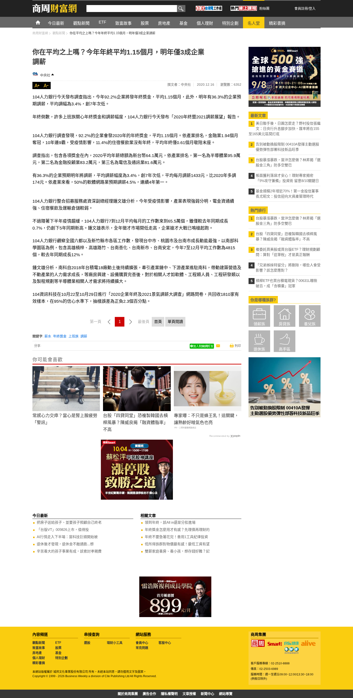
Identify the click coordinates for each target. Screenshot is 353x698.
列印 (238, 345)
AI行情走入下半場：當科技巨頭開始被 (67, 537)
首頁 (42, 22)
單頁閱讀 (175, 322)
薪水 (47, 336)
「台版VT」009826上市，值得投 (63, 530)
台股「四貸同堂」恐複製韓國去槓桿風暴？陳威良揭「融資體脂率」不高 (135, 422)
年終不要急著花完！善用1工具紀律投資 (176, 537)
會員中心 (142, 642)
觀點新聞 (38, 642)
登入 (312, 8)
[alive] (308, 643)
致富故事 (38, 647)
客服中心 (164, 642)
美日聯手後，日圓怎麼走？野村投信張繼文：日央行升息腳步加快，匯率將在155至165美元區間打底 (285, 128)
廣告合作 (149, 694)
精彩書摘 (38, 663)
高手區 (284, 349)
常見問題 (142, 647)
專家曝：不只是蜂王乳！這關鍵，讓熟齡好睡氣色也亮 (206, 419)
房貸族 (284, 324)
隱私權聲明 (169, 694)
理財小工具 (114, 642)
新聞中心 (207, 694)
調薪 (83, 336)
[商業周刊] (258, 643)
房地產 (37, 653)
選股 (87, 642)
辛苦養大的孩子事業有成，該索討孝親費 (69, 551)
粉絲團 (264, 8)
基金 (58, 653)
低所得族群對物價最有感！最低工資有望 (177, 544)
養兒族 (310, 324)
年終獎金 (60, 336)
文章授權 (189, 694)
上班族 (73, 336)
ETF (58, 642)
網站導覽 (225, 694)
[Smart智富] (275, 644)
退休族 (259, 349)
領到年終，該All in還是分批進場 (170, 522)
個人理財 (38, 658)
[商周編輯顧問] (291, 650)
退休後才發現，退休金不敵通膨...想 (65, 544)
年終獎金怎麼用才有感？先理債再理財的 (177, 530)
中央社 (45, 75)
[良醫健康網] (291, 643)
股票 (58, 647)
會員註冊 (301, 8)
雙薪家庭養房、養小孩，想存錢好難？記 (177, 551)
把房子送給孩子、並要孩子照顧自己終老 (69, 522)
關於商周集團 (128, 694)
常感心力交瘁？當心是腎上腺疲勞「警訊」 (64, 419)
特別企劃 (61, 658)
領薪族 (259, 324)
